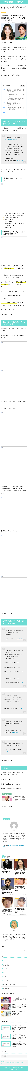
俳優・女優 (6, 988)
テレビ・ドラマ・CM (9, 984)
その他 (5, 968)
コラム (5, 972)
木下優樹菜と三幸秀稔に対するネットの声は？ (15, 108)
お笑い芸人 (6, 965)
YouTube (5, 961)
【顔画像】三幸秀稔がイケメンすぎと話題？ (15, 104)
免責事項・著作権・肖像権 (18, 1067)
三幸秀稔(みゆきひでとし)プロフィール (16, 95)
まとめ (8, 113)
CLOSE (22, 85)
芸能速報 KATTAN (14, 2)
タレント (5, 980)
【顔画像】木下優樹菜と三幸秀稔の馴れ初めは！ (15, 91)
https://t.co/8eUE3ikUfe (11, 139)
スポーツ (3, 12)
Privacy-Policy (7, 1067)
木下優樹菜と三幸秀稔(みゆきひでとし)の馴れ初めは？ (16, 99)
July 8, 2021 (20, 160)
